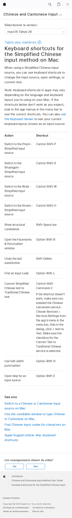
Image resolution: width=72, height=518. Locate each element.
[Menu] (67, 4)
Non (36, 466)
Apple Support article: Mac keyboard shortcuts (30, 437)
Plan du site (37, 511)
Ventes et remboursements (15, 511)
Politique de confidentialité (16, 507)
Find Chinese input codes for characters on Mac (34, 427)
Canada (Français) (11, 498)
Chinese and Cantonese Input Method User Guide (37, 480)
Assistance (17, 476)
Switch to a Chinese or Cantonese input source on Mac (32, 406)
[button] (49, 4)
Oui (14, 466)
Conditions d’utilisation (43, 507)
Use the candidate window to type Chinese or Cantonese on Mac (34, 416)
